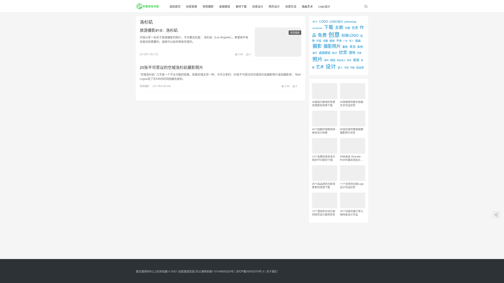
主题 (339, 27)
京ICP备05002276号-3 (250, 271)
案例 (360, 47)
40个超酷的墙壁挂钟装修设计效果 (323, 130)
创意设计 (257, 6)
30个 (315, 21)
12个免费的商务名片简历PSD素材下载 (323, 158)
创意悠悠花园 (186, 271)
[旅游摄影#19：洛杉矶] (278, 42)
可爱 (318, 40)
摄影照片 (332, 46)
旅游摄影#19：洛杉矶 (159, 30)
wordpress (317, 28)
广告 (345, 40)
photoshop (350, 21)
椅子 (334, 53)
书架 (347, 28)
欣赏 (343, 52)
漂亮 (352, 52)
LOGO (323, 21)
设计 (330, 66)
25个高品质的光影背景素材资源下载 (323, 185)
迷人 (340, 67)
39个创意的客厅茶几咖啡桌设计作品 (351, 212)
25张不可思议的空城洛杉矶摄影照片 (171, 67)
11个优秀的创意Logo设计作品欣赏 (352, 185)
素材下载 (241, 6)
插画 (358, 40)
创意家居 (191, 6)
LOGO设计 (336, 21)
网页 (349, 60)
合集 (325, 40)
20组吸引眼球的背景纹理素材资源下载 (323, 103)
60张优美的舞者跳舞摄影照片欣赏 (351, 130)
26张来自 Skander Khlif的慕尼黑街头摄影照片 (351, 158)
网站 (332, 60)
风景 (346, 67)
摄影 (317, 45)
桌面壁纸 (224, 6)
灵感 (359, 52)
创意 (334, 34)
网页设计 (274, 6)
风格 (352, 67)
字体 (339, 40)
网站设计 (341, 60)
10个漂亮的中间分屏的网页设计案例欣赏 (323, 212)
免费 (322, 35)
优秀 (355, 27)
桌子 (314, 53)
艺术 (320, 67)
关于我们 (271, 271)
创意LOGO (350, 35)
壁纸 (332, 40)
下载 (328, 27)
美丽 (356, 60)
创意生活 (290, 6)
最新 (345, 47)
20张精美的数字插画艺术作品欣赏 (351, 103)
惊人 (351, 40)
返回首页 (175, 6)
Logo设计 (324, 6)
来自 (352, 46)
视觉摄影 (208, 6)
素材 (326, 60)
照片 (317, 58)
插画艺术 (307, 6)
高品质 (360, 67)
